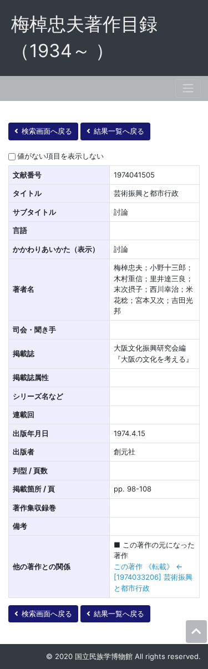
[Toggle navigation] (188, 88)
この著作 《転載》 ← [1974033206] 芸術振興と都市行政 (153, 577)
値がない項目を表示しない (60, 155)
